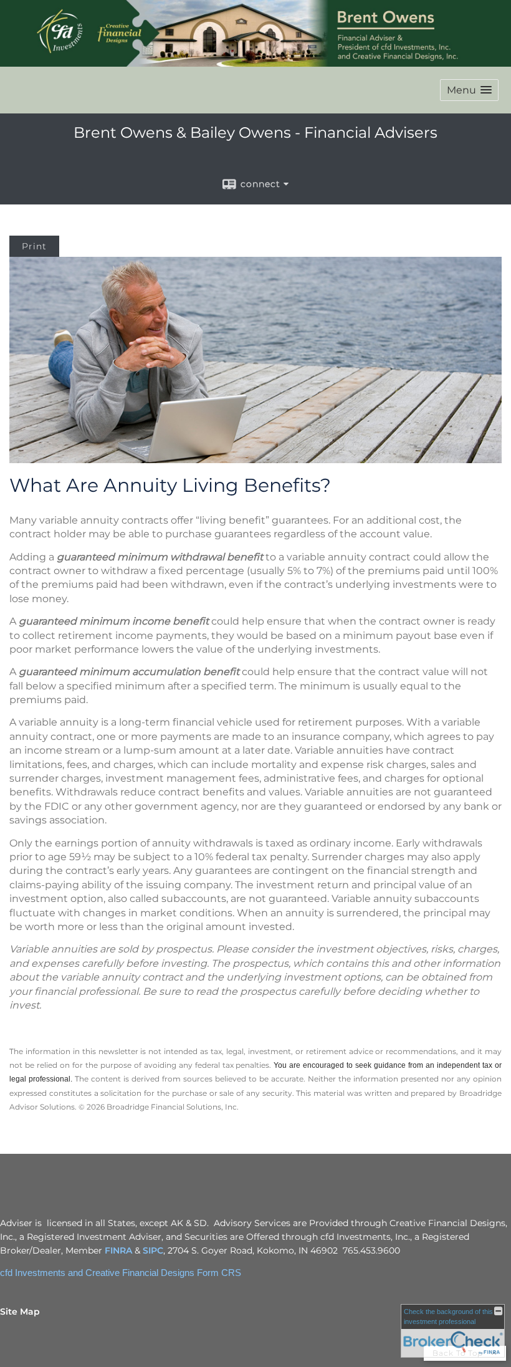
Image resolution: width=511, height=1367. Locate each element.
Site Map (20, 1311)
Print (34, 246)
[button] (469, 90)
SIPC (153, 1250)
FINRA (118, 1250)
